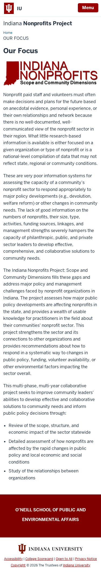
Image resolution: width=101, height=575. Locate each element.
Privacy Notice (86, 559)
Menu (88, 7)
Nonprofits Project (37, 23)
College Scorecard (39, 559)
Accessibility (13, 559)
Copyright (18, 565)
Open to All (64, 559)
